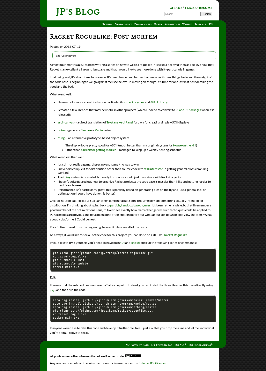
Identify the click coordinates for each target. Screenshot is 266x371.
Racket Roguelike (175, 235)
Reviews (107, 24)
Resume (205, 7)
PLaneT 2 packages (188, 110)
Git (122, 242)
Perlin (99, 130)
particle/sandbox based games (130, 205)
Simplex (86, 130)
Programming (142, 24)
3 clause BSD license (152, 363)
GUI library (159, 102)
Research (200, 24)
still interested (153, 169)
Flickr (191, 7)
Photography (123, 24)
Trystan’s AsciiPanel (120, 122)
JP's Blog (78, 12)
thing (61, 138)
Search (207, 13)
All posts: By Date (137, 345)
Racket (135, 242)
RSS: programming (200, 345)
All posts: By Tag (161, 345)
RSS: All (180, 345)
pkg (52, 290)
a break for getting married (98, 150)
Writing (187, 24)
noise (61, 130)
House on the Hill (184, 145)
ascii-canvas (66, 122)
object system (134, 102)
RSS (210, 24)
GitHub (176, 7)
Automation (172, 24)
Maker (158, 24)
